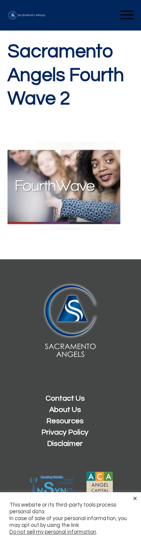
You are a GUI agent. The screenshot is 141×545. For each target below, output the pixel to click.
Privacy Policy (64, 432)
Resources (64, 421)
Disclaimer (65, 443)
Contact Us (65, 398)
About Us (65, 409)
